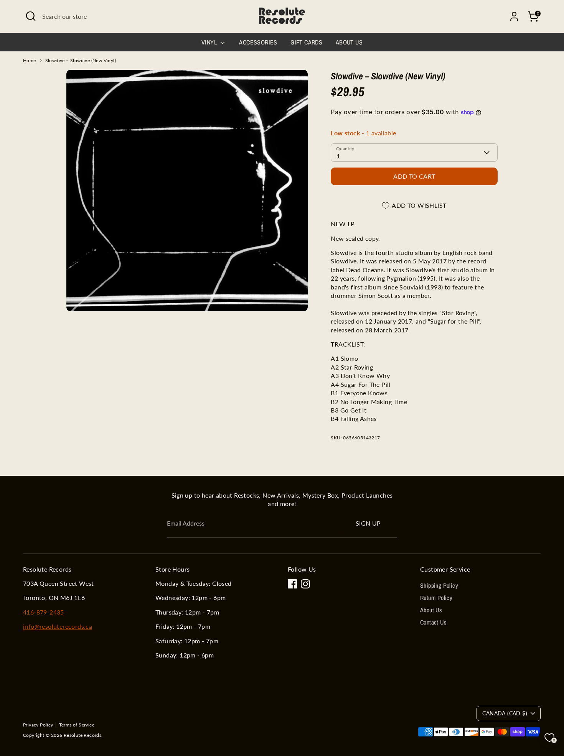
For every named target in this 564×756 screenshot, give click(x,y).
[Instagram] (305, 583)
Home (29, 60)
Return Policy (436, 597)
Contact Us (433, 622)
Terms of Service (76, 725)
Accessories (258, 42)
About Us (349, 42)
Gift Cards (306, 42)
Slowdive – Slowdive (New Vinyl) (80, 60)
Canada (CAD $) (504, 713)
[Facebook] (292, 583)
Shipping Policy (439, 585)
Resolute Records (82, 735)
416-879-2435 (43, 612)
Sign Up (368, 523)
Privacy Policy (38, 725)
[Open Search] (30, 16)
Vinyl (209, 42)
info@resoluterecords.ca (57, 626)
